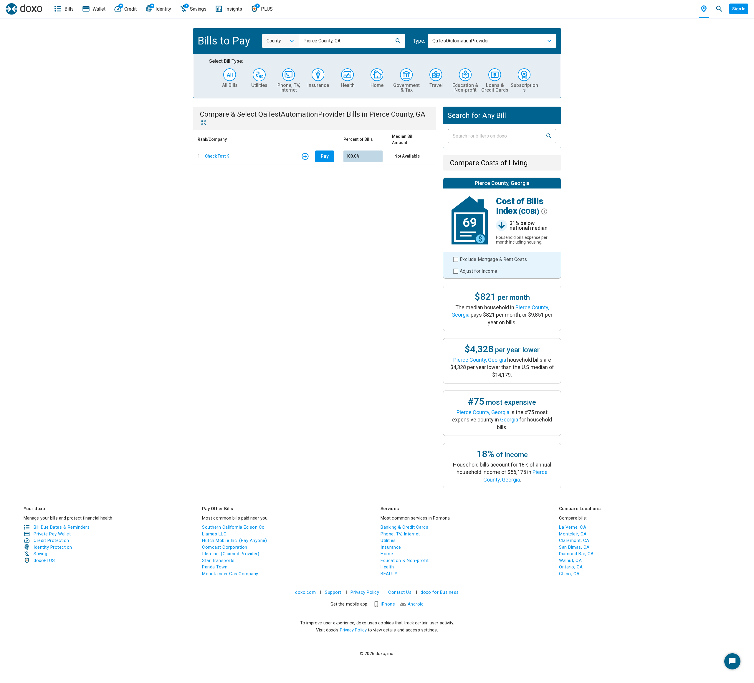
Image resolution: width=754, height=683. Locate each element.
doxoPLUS (44, 560)
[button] (398, 40)
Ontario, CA (571, 567)
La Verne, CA (572, 527)
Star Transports (218, 560)
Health (387, 567)
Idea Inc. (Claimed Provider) (230, 553)
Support (333, 592)
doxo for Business (440, 592)
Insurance (391, 547)
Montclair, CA (573, 534)
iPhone (388, 604)
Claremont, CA (574, 540)
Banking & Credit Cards (404, 527)
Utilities (388, 540)
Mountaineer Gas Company (230, 573)
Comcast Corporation (224, 547)
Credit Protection (51, 540)
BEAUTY (389, 573)
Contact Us (399, 592)
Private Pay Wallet (52, 534)
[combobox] (280, 41)
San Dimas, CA (574, 547)
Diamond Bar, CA (576, 553)
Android (416, 604)
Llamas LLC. (215, 534)
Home (387, 553)
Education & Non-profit (405, 560)
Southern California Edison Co (233, 527)
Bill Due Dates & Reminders (62, 527)
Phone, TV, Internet (400, 534)
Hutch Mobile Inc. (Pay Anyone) (234, 540)
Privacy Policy (364, 592)
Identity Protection (53, 547)
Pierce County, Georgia (479, 360)
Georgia (509, 419)
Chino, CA (569, 573)
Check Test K (217, 156)
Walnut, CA (570, 560)
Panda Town (214, 567)
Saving (40, 553)
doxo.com (305, 592)
